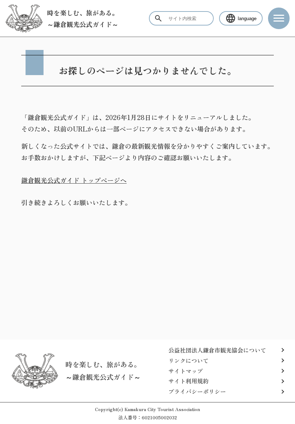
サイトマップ (185, 371)
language (247, 18)
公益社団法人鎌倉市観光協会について (217, 350)
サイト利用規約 (188, 381)
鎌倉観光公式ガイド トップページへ (74, 180)
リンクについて (188, 360)
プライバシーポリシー (197, 391)
